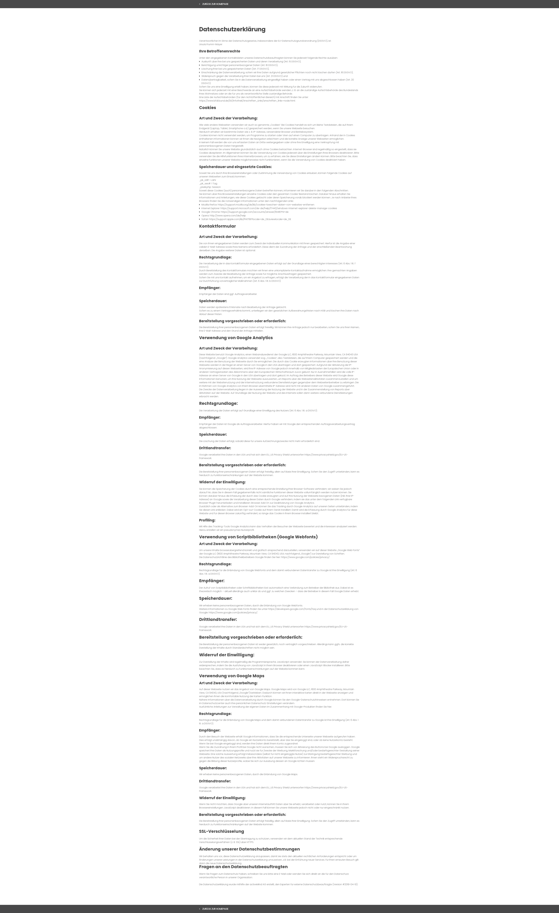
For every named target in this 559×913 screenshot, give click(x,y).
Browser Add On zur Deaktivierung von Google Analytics (282, 503)
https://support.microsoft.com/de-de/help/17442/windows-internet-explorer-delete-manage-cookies (279, 208)
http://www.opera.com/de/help (228, 215)
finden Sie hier (323, 706)
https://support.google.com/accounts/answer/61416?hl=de (255, 212)
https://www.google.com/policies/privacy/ (305, 557)
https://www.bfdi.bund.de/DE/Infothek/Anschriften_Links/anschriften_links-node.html (247, 100)
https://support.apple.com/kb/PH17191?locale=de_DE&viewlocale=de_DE (250, 219)
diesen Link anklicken (214, 510)
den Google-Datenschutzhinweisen (306, 699)
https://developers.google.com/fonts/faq (292, 609)
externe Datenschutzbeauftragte (313, 884)
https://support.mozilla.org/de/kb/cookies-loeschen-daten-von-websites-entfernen (266, 204)
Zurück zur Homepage (215, 4)
